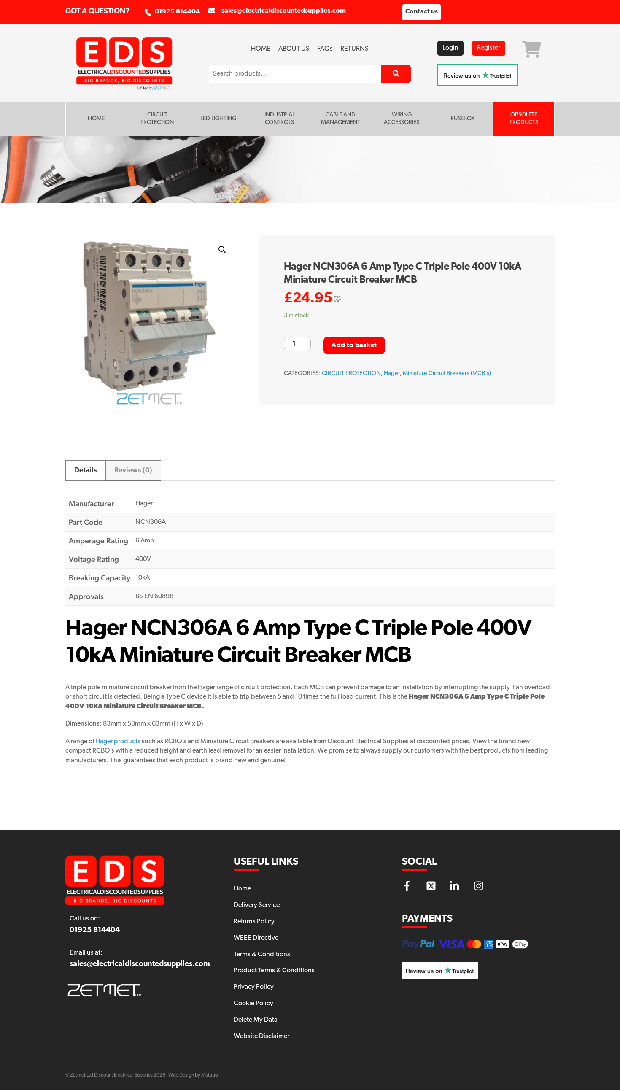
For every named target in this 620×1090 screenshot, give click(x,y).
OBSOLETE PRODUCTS (523, 119)
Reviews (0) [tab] (133, 470)
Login (450, 48)
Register (488, 48)
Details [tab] (85, 470)
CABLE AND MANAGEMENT (340, 119)
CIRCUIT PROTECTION (157, 119)
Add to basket (354, 345)
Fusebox (462, 119)
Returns (354, 49)
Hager (392, 373)
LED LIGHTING (218, 119)
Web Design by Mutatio (193, 1075)
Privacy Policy (254, 987)
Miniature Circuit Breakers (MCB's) (447, 373)
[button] (222, 249)
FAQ (325, 49)
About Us (294, 49)
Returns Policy (254, 921)
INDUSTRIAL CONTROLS (279, 119)
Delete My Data (256, 1020)
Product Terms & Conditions (274, 970)
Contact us (421, 11)
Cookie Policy (253, 1003)
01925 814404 (177, 11)
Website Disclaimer (261, 1036)
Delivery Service (257, 905)
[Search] (396, 74)
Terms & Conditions (262, 954)
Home (261, 49)
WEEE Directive (256, 938)
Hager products (117, 741)
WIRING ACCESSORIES (401, 119)
